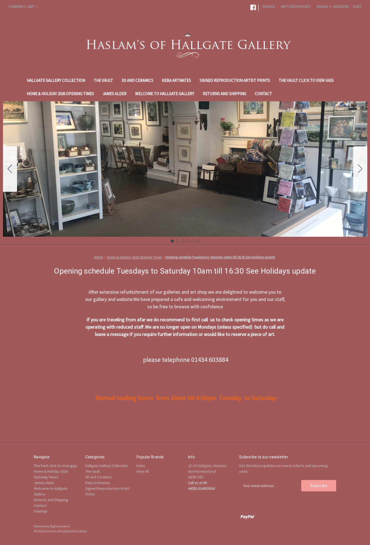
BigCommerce (60, 526)
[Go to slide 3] (182, 241)
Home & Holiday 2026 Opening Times (60, 93)
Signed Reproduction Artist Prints (235, 80)
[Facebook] (253, 7)
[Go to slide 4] (187, 241)
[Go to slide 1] (172, 241)
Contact (263, 93)
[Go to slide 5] (192, 241)
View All (143, 471)
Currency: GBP (21, 6)
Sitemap (40, 511)
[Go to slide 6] (10, 169)
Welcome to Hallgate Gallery (164, 93)
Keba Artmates (176, 80)
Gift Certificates (295, 6)
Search (268, 6)
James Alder (114, 93)
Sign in (322, 6)
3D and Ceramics (137, 80)
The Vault (103, 80)
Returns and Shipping (224, 93)
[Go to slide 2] (360, 169)
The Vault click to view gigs (306, 80)
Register (341, 6)
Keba (141, 465)
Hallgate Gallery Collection (56, 80)
